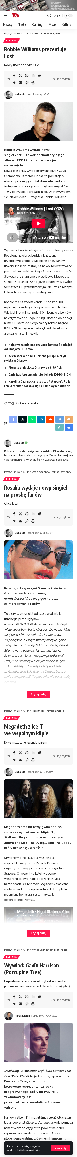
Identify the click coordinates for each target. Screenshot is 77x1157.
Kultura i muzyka (27, 403)
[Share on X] (20, 75)
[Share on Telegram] (14, 82)
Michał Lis (20, 94)
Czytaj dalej (38, 694)
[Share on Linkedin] (33, 75)
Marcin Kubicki (22, 1015)
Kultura (11, 40)
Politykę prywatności (28, 1150)
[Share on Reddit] (39, 75)
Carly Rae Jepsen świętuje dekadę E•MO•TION (39, 374)
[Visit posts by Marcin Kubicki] (8, 1016)
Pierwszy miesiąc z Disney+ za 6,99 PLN (35, 367)
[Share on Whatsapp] (27, 75)
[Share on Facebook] (14, 75)
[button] (60, 1148)
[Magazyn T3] (15, 15)
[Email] (20, 82)
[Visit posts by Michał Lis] (8, 94)
